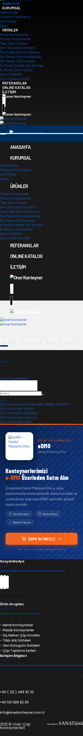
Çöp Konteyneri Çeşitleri (18, 417)
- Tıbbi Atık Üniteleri (15, 640)
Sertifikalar (8, 21)
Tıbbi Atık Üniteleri (14, 43)
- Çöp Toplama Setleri (18, 650)
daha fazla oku (19, 385)
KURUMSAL (11, 8)
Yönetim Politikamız (15, 16)
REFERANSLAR (24, 245)
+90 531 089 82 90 (14, 702)
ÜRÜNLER (10, 30)
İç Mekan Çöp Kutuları (16, 69)
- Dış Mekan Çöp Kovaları (20, 635)
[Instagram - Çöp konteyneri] (4, 583)
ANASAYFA (20, 147)
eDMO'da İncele (41, 538)
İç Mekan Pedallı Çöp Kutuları (21, 65)
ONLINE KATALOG (26, 256)
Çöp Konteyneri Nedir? (17, 408)
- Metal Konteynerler (16, 625)
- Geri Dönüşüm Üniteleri (20, 645)
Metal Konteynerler (14, 34)
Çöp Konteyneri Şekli (16, 421)
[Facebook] (1, 583)
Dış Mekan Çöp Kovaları (18, 61)
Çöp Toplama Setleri (15, 238)
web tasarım (65, 724)
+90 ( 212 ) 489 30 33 (17, 692)
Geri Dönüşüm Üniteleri (17, 47)
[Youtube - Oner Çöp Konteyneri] (7, 583)
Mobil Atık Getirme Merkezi (20, 52)
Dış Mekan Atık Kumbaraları (20, 56)
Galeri (4, 178)
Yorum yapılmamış (14, 378)
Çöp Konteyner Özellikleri (19, 413)
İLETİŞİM (18, 267)
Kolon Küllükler (11, 74)
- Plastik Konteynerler (17, 630)
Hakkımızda (9, 12)
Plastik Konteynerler (15, 39)
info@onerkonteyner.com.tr (22, 712)
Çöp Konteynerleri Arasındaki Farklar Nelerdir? (35, 404)
